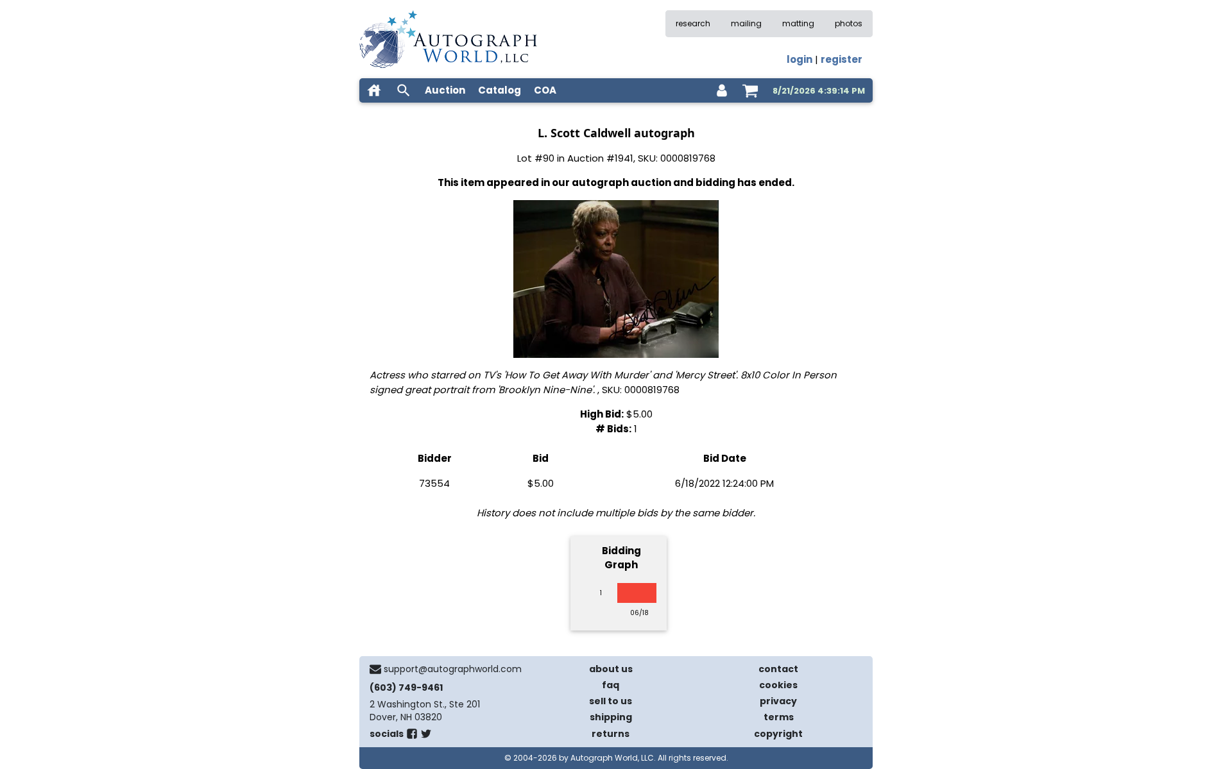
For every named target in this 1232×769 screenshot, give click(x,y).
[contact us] (375, 669)
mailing (746, 23)
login (799, 59)
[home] (374, 90)
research (693, 23)
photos (848, 23)
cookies (778, 685)
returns (610, 733)
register (841, 59)
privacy (778, 701)
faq (610, 685)
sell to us (610, 701)
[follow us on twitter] (426, 736)
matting (798, 23)
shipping (611, 717)
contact (778, 669)
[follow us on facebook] (412, 736)
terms (779, 717)
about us (611, 669)
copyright (778, 733)
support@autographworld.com (453, 669)
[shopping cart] (750, 90)
